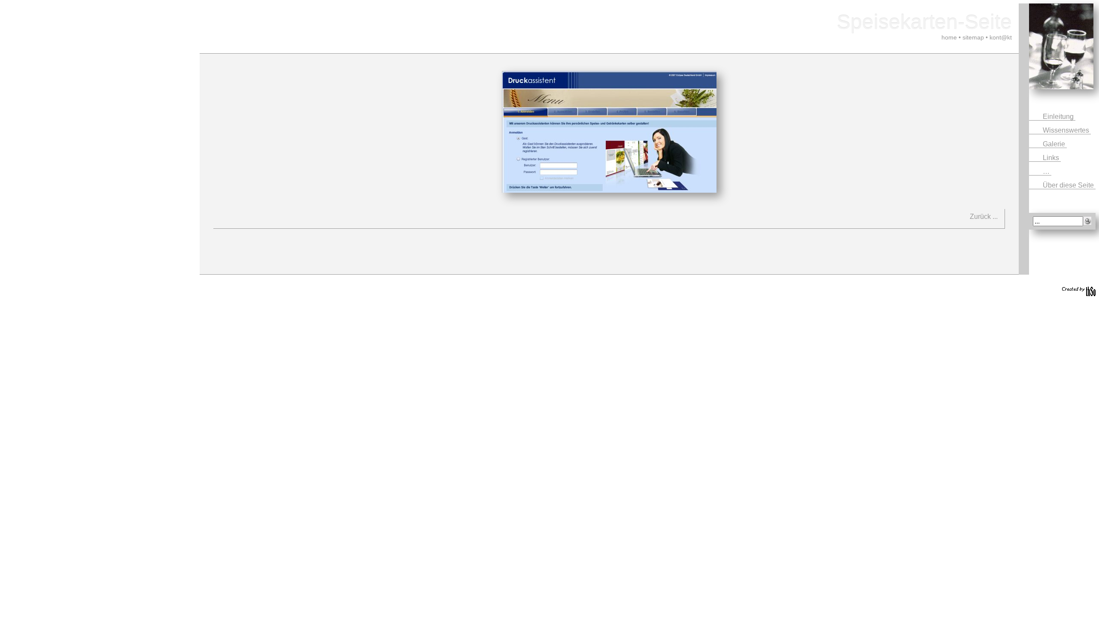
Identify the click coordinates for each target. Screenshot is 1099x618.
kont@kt (1001, 37)
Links (1052, 157)
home (949, 37)
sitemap (973, 37)
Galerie (1055, 144)
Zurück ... (984, 216)
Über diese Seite (1069, 185)
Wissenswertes (1067, 130)
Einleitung (1059, 116)
